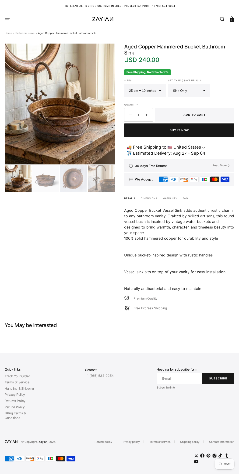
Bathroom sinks (25, 33)
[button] (7, 19)
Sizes (127, 80)
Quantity (131, 104)
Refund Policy (15, 407)
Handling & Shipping (19, 388)
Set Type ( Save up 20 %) (185, 80)
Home (8, 33)
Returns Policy (15, 401)
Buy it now (179, 130)
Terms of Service (17, 382)
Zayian (43, 441)
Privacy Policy (15, 394)
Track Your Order (17, 376)
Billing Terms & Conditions (15, 415)
